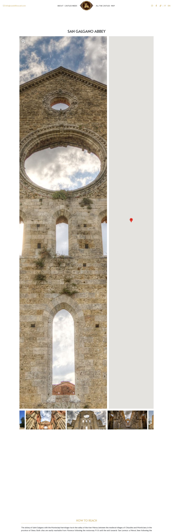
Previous (22, 222)
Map (113, 6)
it (165, 5)
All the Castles (103, 6)
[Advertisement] (86, 18)
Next (104, 222)
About (60, 6)
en (169, 5)
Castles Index (71, 6)
